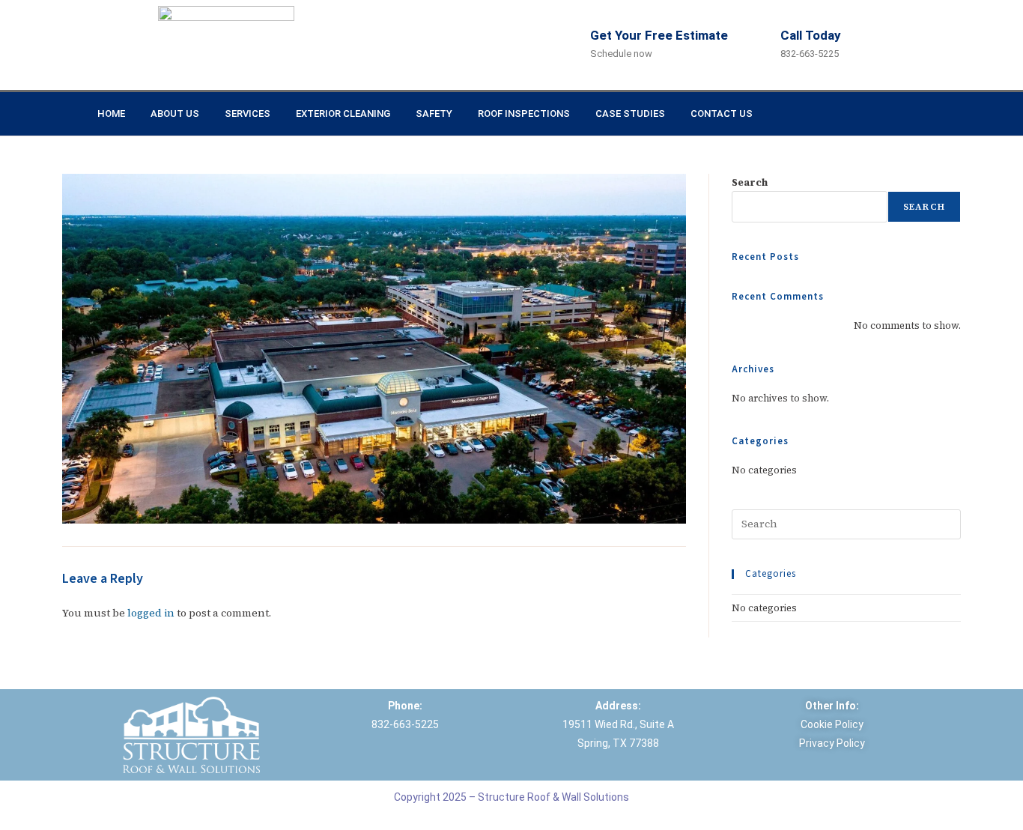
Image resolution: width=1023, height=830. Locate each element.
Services (247, 113)
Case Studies (630, 113)
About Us (175, 113)
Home (111, 113)
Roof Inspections (524, 113)
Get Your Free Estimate (659, 35)
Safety (434, 113)
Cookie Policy (832, 724)
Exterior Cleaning (343, 113)
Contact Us (721, 113)
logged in (150, 612)
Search (750, 182)
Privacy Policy (832, 743)
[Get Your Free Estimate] (574, 45)
